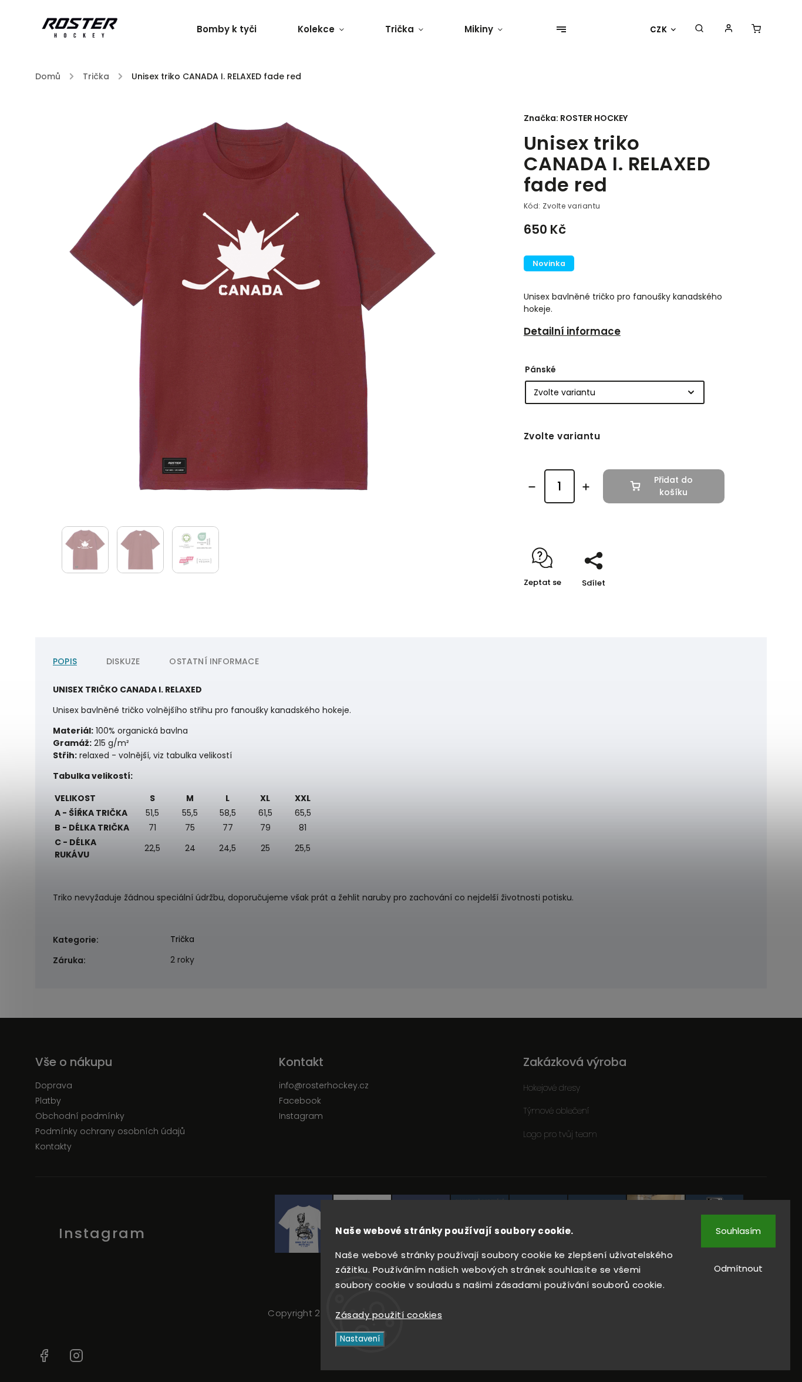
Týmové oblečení (556, 1111)
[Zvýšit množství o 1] (586, 487)
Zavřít (685, 603)
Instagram (301, 1116)
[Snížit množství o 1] (532, 487)
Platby (48, 1101)
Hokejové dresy (551, 1088)
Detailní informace (572, 331)
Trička (182, 939)
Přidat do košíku (673, 486)
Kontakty (53, 1146)
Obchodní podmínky (79, 1116)
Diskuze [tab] (123, 661)
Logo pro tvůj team (560, 1134)
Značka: (576, 118)
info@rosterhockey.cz (324, 1085)
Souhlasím (738, 1231)
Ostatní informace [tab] (213, 661)
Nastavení (360, 1338)
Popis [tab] (65, 661)
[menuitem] (237, 29)
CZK (659, 29)
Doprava (53, 1085)
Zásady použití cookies (388, 1315)
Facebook (300, 1101)
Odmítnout (738, 1268)
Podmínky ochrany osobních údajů (110, 1131)
